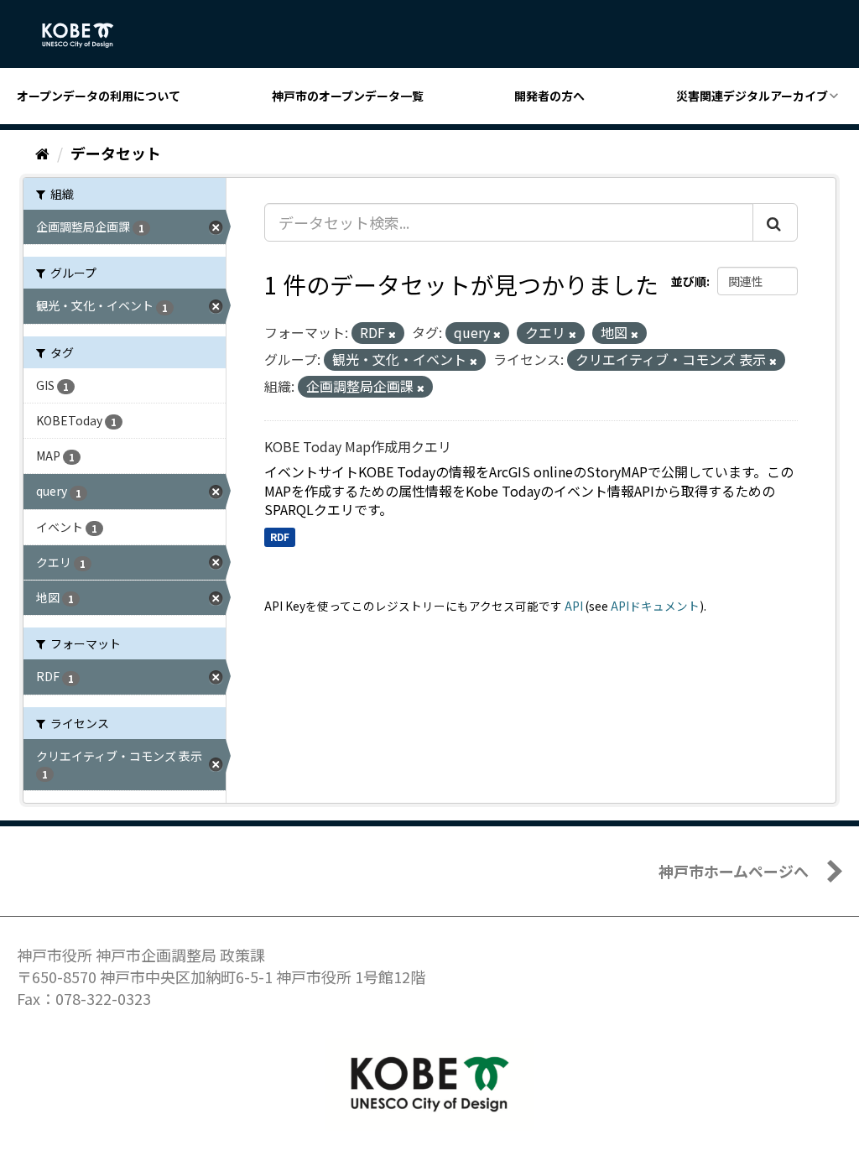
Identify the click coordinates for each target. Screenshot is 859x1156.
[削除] (392, 334)
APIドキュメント (655, 605)
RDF (279, 536)
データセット (115, 153)
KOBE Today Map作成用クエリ (357, 446)
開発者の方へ (549, 95)
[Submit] (775, 222)
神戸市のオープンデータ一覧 (348, 95)
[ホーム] (42, 153)
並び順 (688, 281)
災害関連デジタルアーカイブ (752, 95)
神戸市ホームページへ (734, 871)
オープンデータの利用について (98, 95)
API (574, 605)
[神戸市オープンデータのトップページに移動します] (87, 35)
